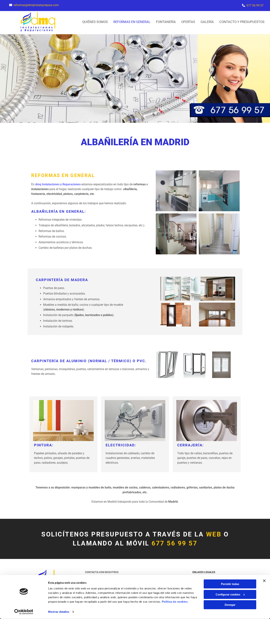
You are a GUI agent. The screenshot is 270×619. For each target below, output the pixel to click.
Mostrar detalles (58, 611)
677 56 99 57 (255, 5)
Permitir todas (230, 584)
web (214, 534)
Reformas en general (131, 22)
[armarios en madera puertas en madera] (197, 315)
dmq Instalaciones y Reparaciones (58, 184)
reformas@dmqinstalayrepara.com (36, 5)
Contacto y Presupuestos (241, 22)
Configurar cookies (228, 594)
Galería (207, 22)
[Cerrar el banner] (264, 580)
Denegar (230, 604)
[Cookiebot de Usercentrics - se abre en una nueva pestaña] (24, 612)
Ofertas (188, 22)
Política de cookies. (175, 601)
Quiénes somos (95, 22)
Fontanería (166, 22)
